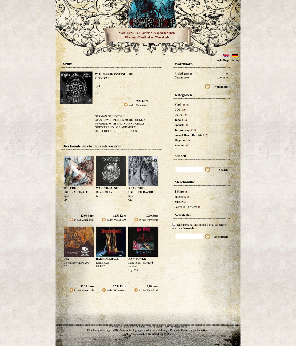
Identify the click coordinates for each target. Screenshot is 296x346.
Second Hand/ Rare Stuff (191, 135)
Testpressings (186, 130)
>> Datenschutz (188, 228)
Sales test (182, 145)
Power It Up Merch (188, 207)
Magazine (182, 140)
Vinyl (182, 104)
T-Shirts (181, 191)
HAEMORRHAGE (107, 259)
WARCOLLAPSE (107, 188)
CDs (181, 110)
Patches (182, 197)
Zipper (181, 202)
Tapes (181, 120)
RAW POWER (137, 259)
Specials (181, 125)
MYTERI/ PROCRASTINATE (76, 190)
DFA (66, 259)
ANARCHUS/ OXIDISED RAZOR (140, 190)
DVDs (181, 115)
